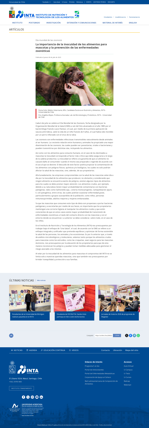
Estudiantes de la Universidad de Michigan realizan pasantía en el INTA (28, 315)
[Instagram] (32, 397)
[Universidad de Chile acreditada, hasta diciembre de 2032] (26, 410)
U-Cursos (64, 2)
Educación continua (54, 350)
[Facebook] (23, 397)
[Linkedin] (41, 397)
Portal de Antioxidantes (94, 370)
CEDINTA (88, 2)
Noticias (18, 350)
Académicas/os (120, 17)
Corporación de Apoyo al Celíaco (98, 377)
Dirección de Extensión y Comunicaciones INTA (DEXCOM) (74, 425)
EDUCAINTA (111, 2)
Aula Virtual (128, 366)
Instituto (17, 22)
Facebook (130, 335)
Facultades (46, 2)
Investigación (53, 22)
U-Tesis (127, 373)
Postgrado (34, 22)
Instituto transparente (21, 388)
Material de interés (113, 22)
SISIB (49, 425)
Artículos (16, 29)
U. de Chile (95, 425)
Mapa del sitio (131, 350)
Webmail (127, 385)
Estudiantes (108, 17)
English (133, 22)
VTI (52, 425)
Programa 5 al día (92, 366)
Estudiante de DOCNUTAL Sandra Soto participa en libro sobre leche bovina (71, 315)
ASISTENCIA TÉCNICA (99, 2)
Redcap (127, 381)
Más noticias (41, 280)
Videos (75, 350)
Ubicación (117, 350)
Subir (11, 335)
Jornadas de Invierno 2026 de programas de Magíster (118, 315)
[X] (28, 397)
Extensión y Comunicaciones (81, 22)
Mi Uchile (71, 2)
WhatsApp (138, 335)
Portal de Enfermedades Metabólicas (100, 373)
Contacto (105, 350)
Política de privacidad (105, 425)
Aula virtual (57, 2)
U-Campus (128, 370)
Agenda (33, 350)
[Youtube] (37, 397)
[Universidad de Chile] (17, 2)
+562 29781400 (15, 381)
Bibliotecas (80, 2)
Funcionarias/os (134, 17)
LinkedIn (134, 335)
